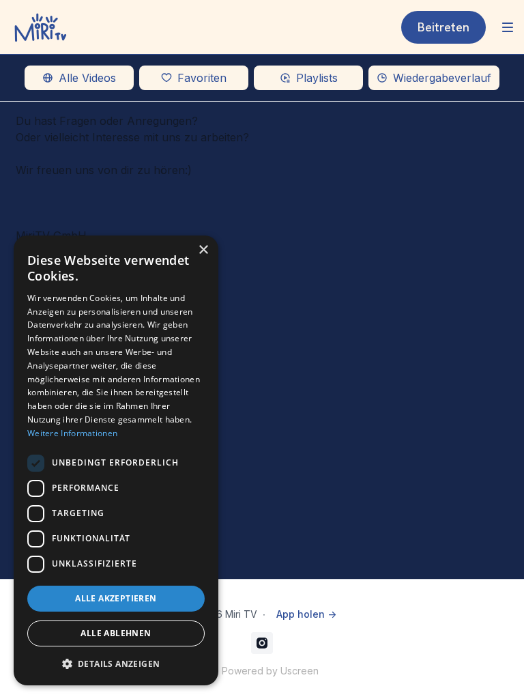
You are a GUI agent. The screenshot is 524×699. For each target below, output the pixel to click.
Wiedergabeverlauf (442, 78)
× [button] (203, 250)
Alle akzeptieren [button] (115, 598)
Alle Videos (87, 78)
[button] (116, 663)
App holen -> (306, 614)
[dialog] (116, 460)
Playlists (317, 78)
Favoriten (202, 78)
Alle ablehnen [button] (116, 633)
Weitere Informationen (72, 433)
